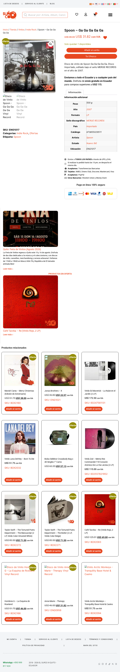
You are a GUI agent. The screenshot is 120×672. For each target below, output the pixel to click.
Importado (91, 126)
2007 (89, 109)
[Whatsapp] (99, 664)
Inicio (5, 29)
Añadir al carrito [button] (13, 409)
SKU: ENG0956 (59, 588)
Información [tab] (74, 92)
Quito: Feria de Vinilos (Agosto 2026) (22, 249)
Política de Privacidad (33, 645)
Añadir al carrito (91, 50)
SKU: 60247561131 (100, 397)
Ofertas (34, 133)
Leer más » (8, 269)
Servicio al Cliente (34, 4)
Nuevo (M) (91, 143)
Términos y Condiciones (101, 639)
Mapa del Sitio (90, 645)
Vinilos (21, 29)
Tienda (13, 29)
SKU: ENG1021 (59, 378)
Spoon (17, 136)
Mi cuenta (12, 639)
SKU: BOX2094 (99, 607)
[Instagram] (103, 664)
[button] (110, 15)
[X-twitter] (113, 664)
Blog (52, 4)
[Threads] (116, 664)
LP (87, 115)
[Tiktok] (109, 664)
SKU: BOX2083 (100, 518)
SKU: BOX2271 (59, 520)
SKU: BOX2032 (19, 463)
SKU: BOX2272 (20, 520)
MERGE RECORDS (95, 120)
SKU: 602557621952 (99, 466)
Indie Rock (31, 29)
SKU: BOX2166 (20, 590)
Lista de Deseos (11, 4)
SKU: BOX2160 (20, 379)
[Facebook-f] (106, 664)
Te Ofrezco (90, 56)
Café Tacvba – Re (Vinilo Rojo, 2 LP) (22, 330)
